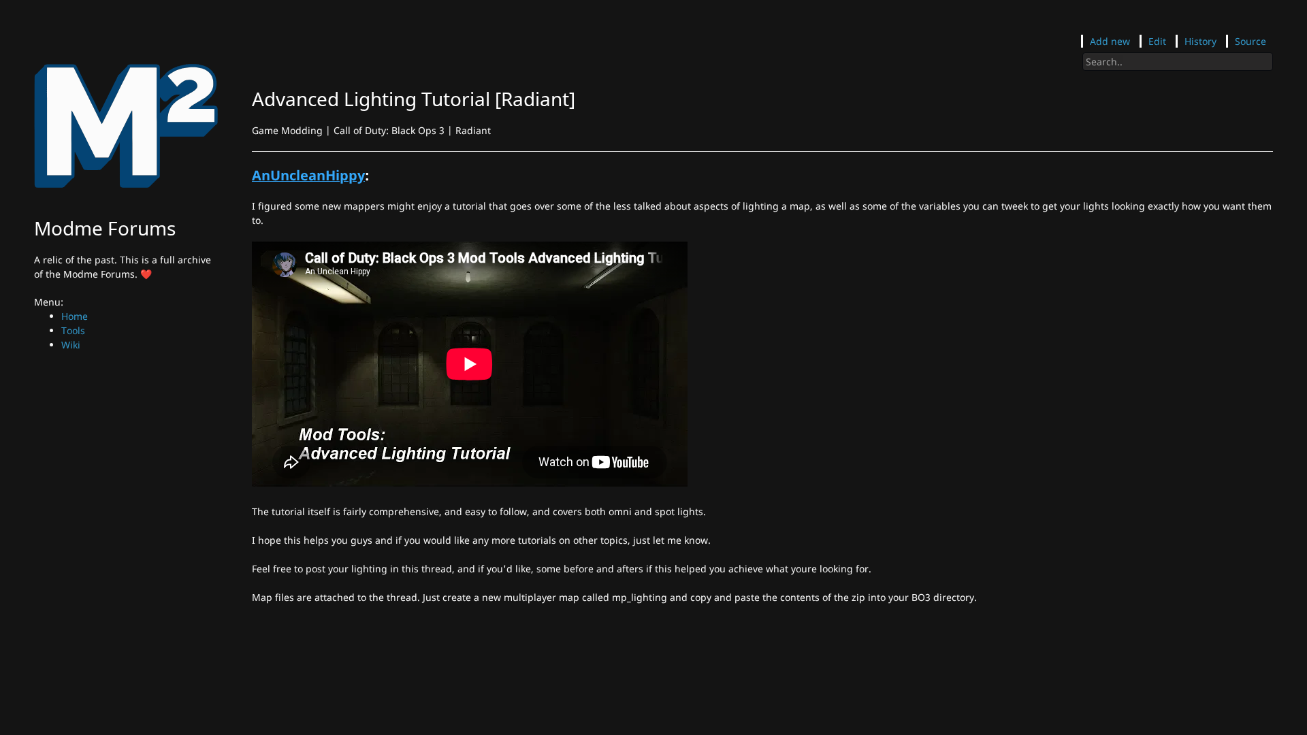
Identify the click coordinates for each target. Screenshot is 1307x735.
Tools (73, 330)
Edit (1157, 41)
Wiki (70, 344)
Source (1250, 41)
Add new (1110, 41)
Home (74, 316)
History (1200, 41)
